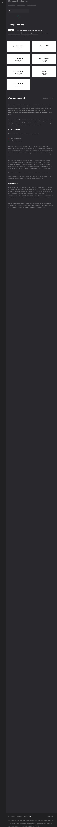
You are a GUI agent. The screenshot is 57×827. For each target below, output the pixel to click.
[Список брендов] (3, 75)
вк (37, 816)
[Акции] (3, 41)
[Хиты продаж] (3, 30)
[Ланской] (3, 7)
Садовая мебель (14, 35)
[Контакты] (3, 63)
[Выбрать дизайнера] (3, 35)
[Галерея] (3, 52)
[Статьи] (3, 18)
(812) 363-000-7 (28, 816)
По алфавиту (21, 5)
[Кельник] (50, 816)
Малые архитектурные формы (31, 33)
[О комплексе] (3, 58)
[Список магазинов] (3, 69)
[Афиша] (3, 46)
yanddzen (43, 816)
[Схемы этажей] (3, 24)
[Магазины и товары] (3, 13)
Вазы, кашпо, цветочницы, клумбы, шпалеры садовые (29, 30)
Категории (11, 5)
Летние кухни (45, 33)
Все (11, 30)
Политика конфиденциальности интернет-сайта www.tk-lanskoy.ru (23, 826)
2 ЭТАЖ (45, 98)
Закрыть (54, 2)
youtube (40, 816)
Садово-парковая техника (29, 35)
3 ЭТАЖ (52, 98)
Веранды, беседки (14, 33)
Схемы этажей (31, 5)
